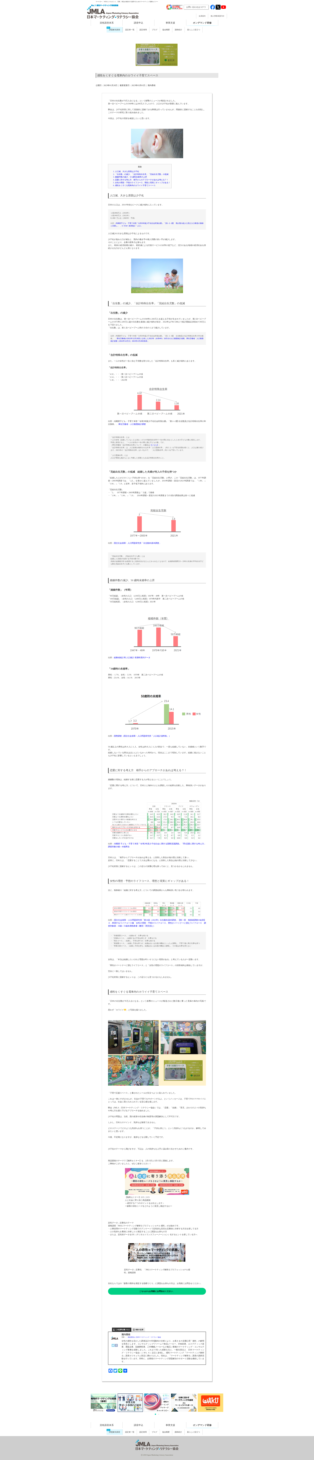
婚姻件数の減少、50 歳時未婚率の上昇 (130, 177)
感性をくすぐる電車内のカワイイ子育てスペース (134, 185)
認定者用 (143, 30)
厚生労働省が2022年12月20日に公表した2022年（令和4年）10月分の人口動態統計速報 (151, 338)
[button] (155, 1414)
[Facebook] (116, 1345)
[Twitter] (113, 1345)
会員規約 (202, 16)
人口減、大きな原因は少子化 (126, 171)
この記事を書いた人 (122, 1330)
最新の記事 (139, 1330)
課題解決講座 (114, 30)
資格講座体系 (107, 22)
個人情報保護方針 (217, 16)
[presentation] (88, 1405)
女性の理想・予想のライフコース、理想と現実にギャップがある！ (141, 182)
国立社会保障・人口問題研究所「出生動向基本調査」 (137, 543)
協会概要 (166, 30)
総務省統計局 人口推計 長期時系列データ (132, 657)
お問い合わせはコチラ (196, 7)
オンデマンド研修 (202, 22)
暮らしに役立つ (193, 30)
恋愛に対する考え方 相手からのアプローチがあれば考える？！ (140, 180)
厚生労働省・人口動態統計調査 (132, 424)
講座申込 (138, 22)
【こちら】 (154, 445)
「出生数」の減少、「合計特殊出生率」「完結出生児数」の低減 (140, 174)
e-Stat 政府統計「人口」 (132, 226)
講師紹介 (178, 30)
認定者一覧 (129, 30)
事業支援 (170, 22)
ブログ (154, 30)
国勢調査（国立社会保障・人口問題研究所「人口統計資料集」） (142, 736)
